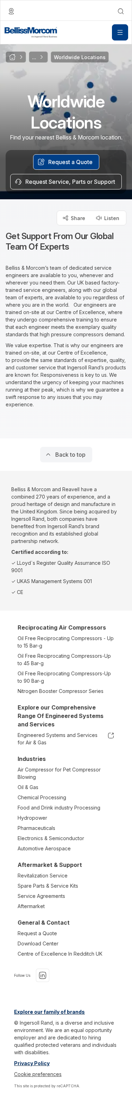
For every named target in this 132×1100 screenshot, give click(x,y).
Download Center (38, 943)
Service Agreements (41, 896)
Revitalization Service (43, 876)
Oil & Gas (28, 787)
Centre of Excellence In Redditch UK (60, 954)
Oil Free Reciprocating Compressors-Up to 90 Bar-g (64, 677)
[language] (11, 11)
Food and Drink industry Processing (59, 808)
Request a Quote (37, 933)
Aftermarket (31, 906)
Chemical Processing (42, 797)
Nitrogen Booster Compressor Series (60, 691)
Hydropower (32, 818)
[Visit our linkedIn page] (42, 975)
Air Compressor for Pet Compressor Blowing (59, 773)
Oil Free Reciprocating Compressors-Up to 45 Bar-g (64, 659)
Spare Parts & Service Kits (48, 886)
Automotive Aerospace (44, 848)
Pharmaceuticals (36, 828)
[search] (121, 11)
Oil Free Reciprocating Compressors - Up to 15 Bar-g (66, 642)
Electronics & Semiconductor (51, 838)
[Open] (120, 32)
